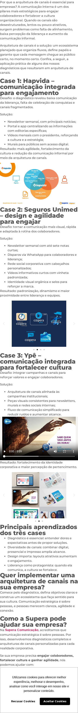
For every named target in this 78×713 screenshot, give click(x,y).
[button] (4, 323)
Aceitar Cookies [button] (54, 701)
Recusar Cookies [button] (23, 701)
